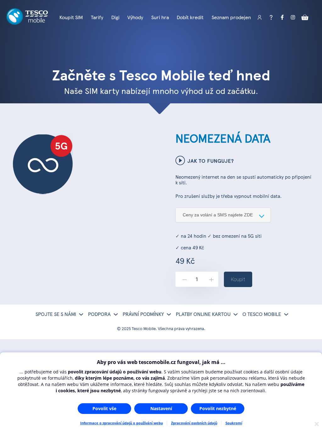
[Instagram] (293, 17)
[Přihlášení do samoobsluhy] (259, 17)
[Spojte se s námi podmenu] (81, 314)
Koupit (238, 279)
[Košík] (305, 17)
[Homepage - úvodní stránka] (27, 24)
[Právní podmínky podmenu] (169, 314)
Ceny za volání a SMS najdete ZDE (218, 214)
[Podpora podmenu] (115, 314)
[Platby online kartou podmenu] (235, 314)
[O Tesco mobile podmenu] (286, 314)
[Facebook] (282, 18)
